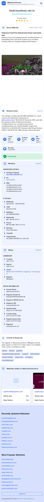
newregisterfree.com (10, 485)
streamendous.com (9, 463)
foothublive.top (7, 459)
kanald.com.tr (7, 437)
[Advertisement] (22, 49)
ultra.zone (6, 434)
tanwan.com (6, 444)
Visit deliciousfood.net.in (22, 14)
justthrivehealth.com (9, 488)
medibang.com (7, 428)
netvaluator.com (8, 466)
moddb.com (6, 431)
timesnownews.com (9, 447)
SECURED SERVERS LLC (14, 174)
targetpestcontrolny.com (11, 479)
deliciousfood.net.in (8, 120)
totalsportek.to (7, 482)
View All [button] (39, 111)
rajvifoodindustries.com (13, 392)
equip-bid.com (7, 472)
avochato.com (7, 425)
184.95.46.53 (10, 180)
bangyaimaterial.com (10, 421)
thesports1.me (7, 469)
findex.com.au (7, 441)
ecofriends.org (7, 475)
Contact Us (22, 494)
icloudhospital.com (9, 418)
